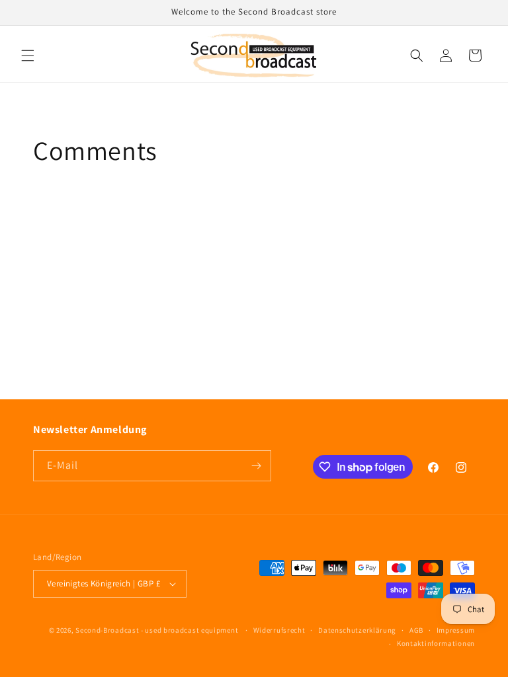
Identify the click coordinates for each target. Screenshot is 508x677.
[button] (27, 55)
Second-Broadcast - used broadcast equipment (156, 630)
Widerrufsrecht (279, 630)
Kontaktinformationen (436, 643)
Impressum (456, 630)
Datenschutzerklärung (357, 630)
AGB (416, 630)
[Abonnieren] (256, 465)
